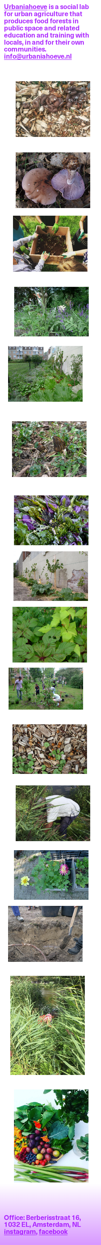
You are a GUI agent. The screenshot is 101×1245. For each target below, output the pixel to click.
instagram (20, 1231)
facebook (53, 1231)
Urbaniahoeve (25, 6)
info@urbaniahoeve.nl (38, 56)
